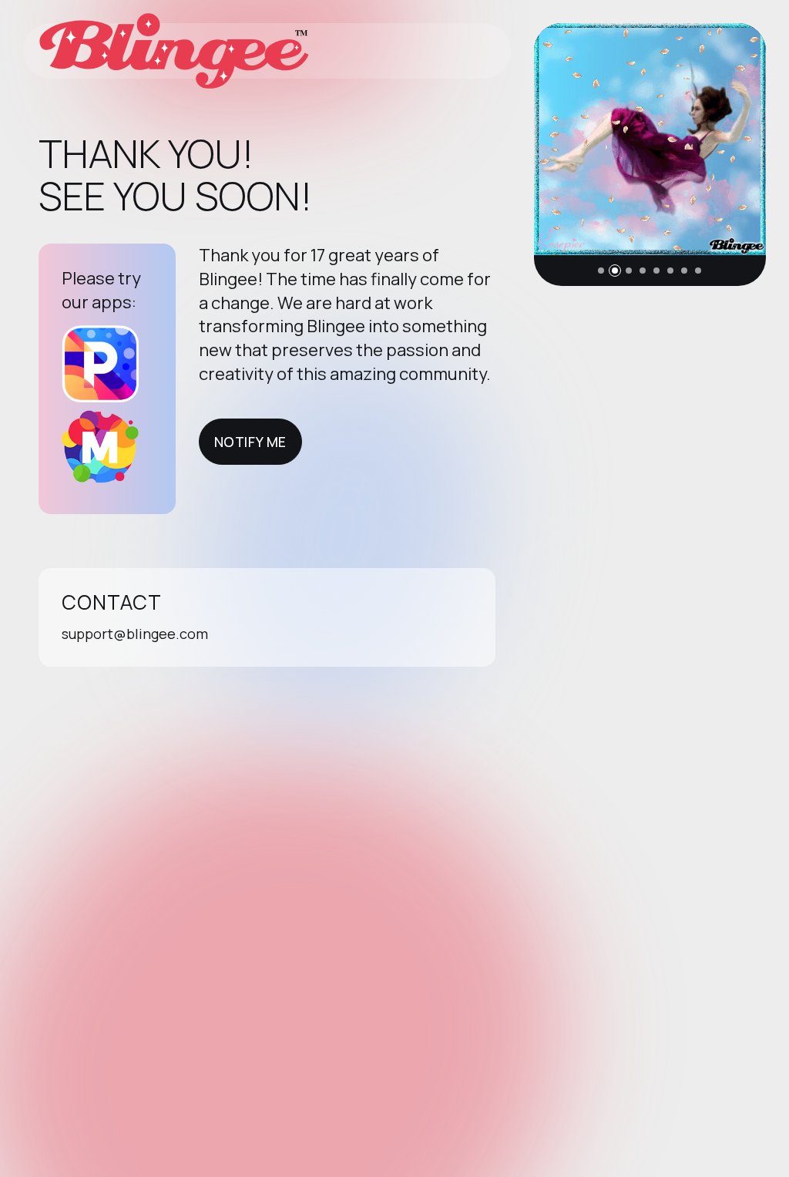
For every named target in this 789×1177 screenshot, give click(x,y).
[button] (601, 270)
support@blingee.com (135, 633)
